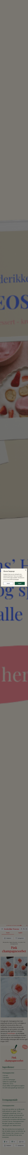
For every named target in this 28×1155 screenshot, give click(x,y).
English (19, 583)
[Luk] (25, 570)
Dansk (8, 583)
